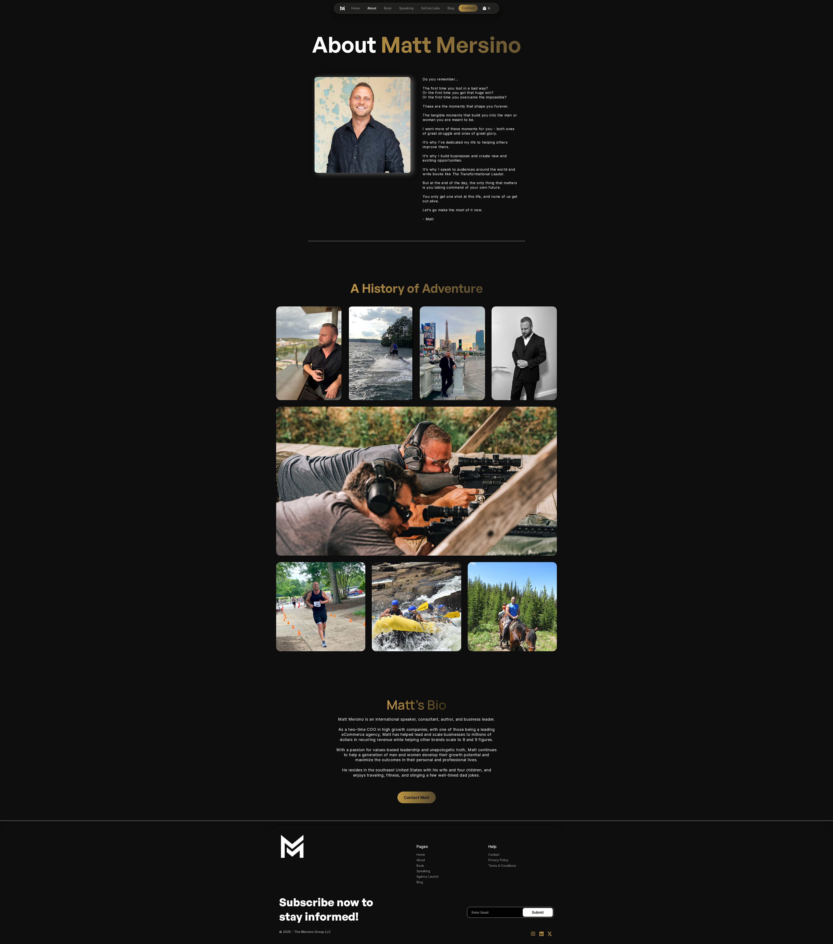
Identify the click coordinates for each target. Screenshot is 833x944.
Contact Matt (416, 797)
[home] (342, 8)
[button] (486, 8)
